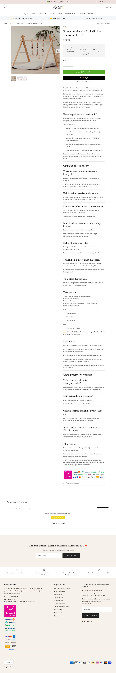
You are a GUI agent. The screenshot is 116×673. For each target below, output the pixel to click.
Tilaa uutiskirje (58, 341)
